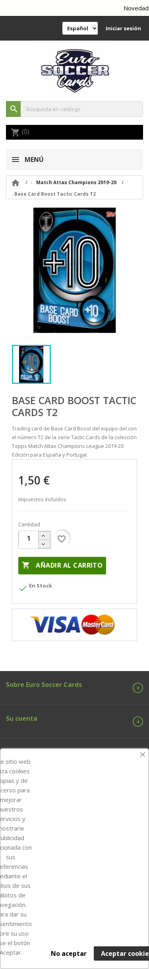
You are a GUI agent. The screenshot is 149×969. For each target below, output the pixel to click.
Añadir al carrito (62, 565)
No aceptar (69, 953)
